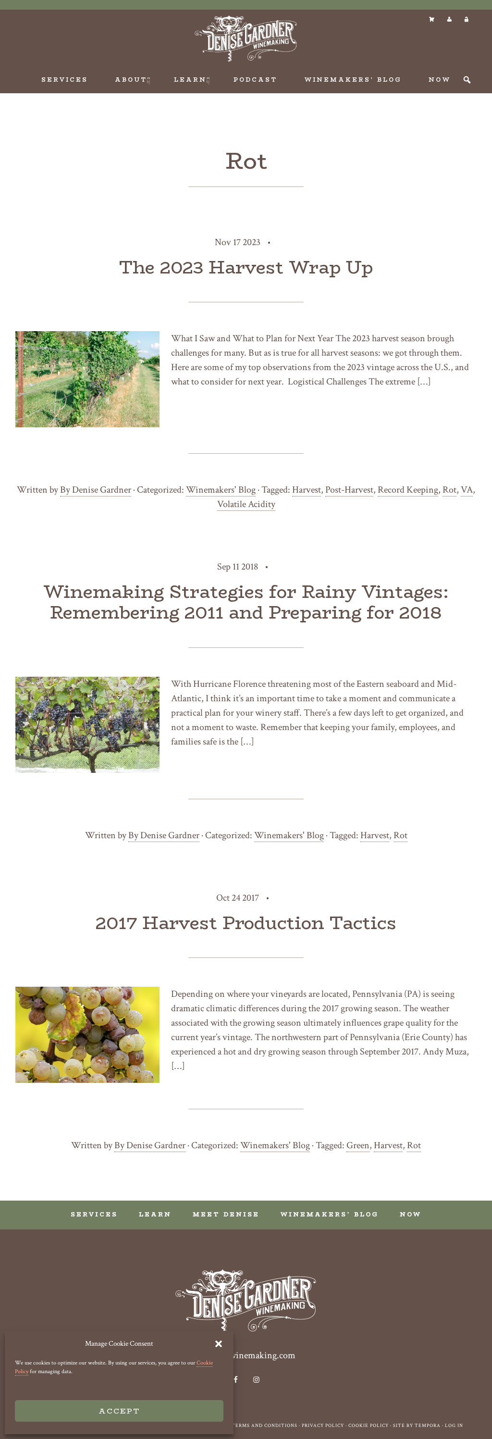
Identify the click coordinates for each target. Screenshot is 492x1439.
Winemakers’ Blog (330, 1214)
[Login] (466, 19)
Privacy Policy (323, 1426)
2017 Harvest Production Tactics (246, 922)
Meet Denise (226, 1214)
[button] (218, 1344)
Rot (449, 490)
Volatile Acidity (246, 504)
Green (357, 1145)
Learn (155, 1214)
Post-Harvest (349, 490)
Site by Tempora (417, 1426)
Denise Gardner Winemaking (246, 38)
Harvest (306, 490)
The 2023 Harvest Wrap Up (246, 267)
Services (94, 1214)
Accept (119, 1410)
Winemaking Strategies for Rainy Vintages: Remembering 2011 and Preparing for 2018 (246, 602)
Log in (454, 1426)
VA (467, 490)
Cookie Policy (368, 1426)
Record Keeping (408, 490)
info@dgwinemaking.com (246, 1355)
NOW (410, 1214)
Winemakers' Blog (221, 490)
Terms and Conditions (264, 1426)
